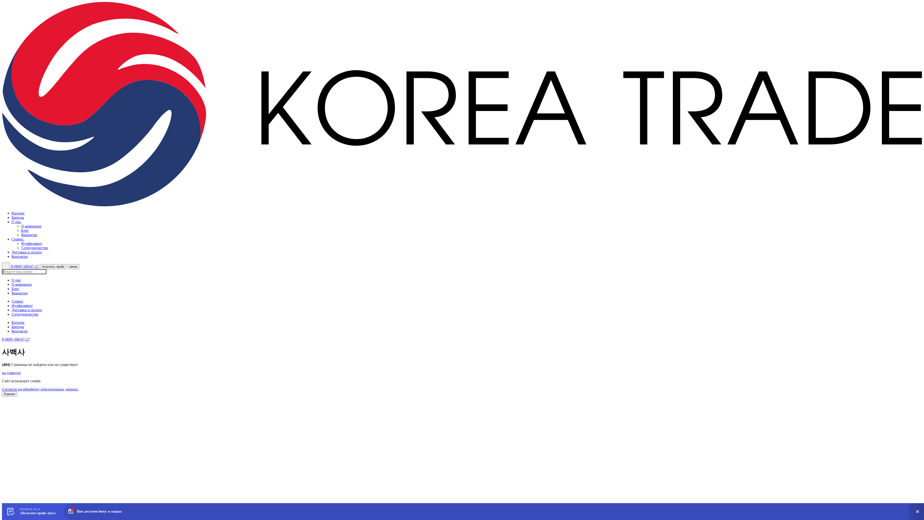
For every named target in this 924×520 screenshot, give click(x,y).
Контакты (20, 256)
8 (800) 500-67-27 (25, 266)
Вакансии (29, 235)
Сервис (18, 239)
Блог (25, 230)
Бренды (18, 217)
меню (73, 266)
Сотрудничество (34, 248)
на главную (11, 373)
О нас (17, 222)
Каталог (18, 213)
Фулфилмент (31, 243)
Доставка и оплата (27, 252)
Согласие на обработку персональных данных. (40, 389)
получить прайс (53, 266)
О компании (31, 226)
